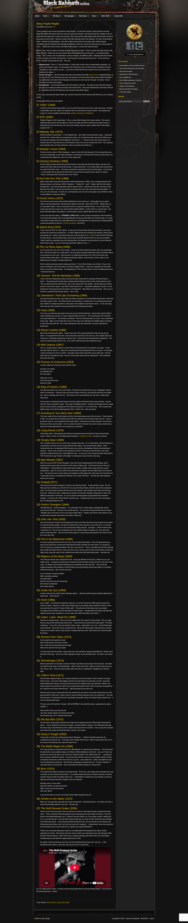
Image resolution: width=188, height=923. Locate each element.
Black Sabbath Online (93, 6)
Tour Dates (82, 16)
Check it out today (69, 223)
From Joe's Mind (63, 902)
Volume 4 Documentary (127, 86)
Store (93, 16)
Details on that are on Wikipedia (82, 113)
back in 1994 (89, 235)
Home (37, 16)
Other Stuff (104, 16)
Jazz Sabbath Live (125, 77)
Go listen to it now (85, 436)
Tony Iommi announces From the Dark (132, 68)
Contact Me (118, 16)
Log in (152, 918)
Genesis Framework (133, 918)
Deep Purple (51, 902)
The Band (55, 16)
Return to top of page (42, 918)
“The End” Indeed (125, 92)
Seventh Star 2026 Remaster (129, 74)
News (44, 16)
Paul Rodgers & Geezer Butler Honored (132, 65)
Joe (54, 27)
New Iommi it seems (126, 71)
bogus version (94, 75)
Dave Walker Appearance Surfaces (131, 80)
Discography (68, 16)
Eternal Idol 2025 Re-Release (129, 89)
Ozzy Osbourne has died (128, 83)
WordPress (144, 918)
